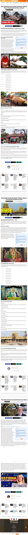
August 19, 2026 (6, 514)
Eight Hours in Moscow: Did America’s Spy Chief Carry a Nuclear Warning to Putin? (21, 45)
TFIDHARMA (10, 158)
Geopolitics (18, 401)
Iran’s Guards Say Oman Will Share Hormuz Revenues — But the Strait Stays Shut (21, 40)
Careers (14, 529)
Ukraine (18, 488)
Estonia (11, 488)
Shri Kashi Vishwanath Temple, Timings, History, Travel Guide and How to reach (15, 346)
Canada (11, 2)
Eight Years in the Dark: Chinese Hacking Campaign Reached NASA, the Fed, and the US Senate (21, 42)
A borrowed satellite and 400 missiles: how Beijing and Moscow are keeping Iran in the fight (21, 433)
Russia (16, 488)
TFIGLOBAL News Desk (10, 9)
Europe (24, 2)
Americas (7, 2)
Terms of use (14, 531)
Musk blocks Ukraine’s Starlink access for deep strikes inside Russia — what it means (21, 436)
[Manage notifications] (26, 527)
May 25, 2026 (6, 182)
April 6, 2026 (6, 189)
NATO (13, 488)
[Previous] (20, 48)
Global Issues (21, 401)
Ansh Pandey (8, 401)
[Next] (21, 48)
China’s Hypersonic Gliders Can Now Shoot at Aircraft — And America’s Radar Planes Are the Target (7, 506)
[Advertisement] (14, 194)
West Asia (21, 2)
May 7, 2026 (23, 178)
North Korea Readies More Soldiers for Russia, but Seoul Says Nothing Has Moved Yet (21, 431)
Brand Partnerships (14, 530)
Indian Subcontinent (16, 2)
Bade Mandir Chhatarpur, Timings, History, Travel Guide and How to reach (14, 144)
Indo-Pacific (3, 2)
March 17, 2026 (15, 189)
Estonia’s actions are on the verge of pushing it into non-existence (12, 426)
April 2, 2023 (15, 9)
